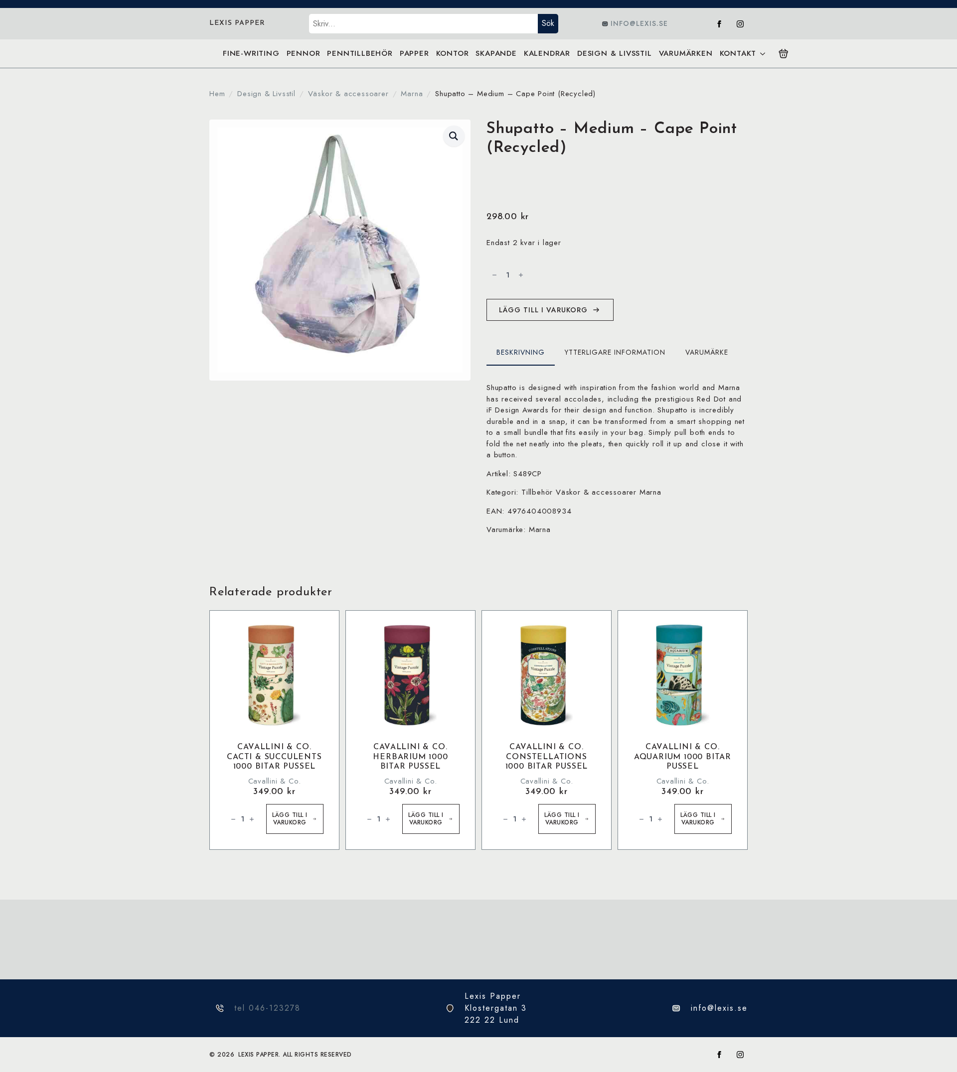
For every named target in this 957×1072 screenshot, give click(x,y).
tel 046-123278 (267, 1008)
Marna (412, 93)
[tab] (520, 352)
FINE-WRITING (251, 53)
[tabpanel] (617, 459)
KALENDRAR (547, 53)
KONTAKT (738, 53)
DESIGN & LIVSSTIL (614, 53)
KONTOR (452, 53)
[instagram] (740, 23)
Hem (217, 93)
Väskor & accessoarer (348, 93)
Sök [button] (548, 23)
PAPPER (414, 53)
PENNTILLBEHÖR (359, 53)
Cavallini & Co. (274, 781)
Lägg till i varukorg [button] (290, 818)
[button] (454, 136)
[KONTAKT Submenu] (762, 53)
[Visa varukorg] (784, 54)
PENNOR (303, 53)
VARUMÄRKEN (686, 53)
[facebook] (719, 23)
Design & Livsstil (266, 93)
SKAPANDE (496, 53)
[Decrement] (494, 274)
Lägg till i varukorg (543, 310)
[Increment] (520, 274)
